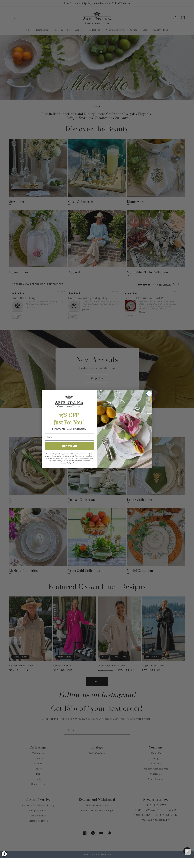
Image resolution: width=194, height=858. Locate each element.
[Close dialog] (148, 393)
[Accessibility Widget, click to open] (4, 854)
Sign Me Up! (69, 446)
